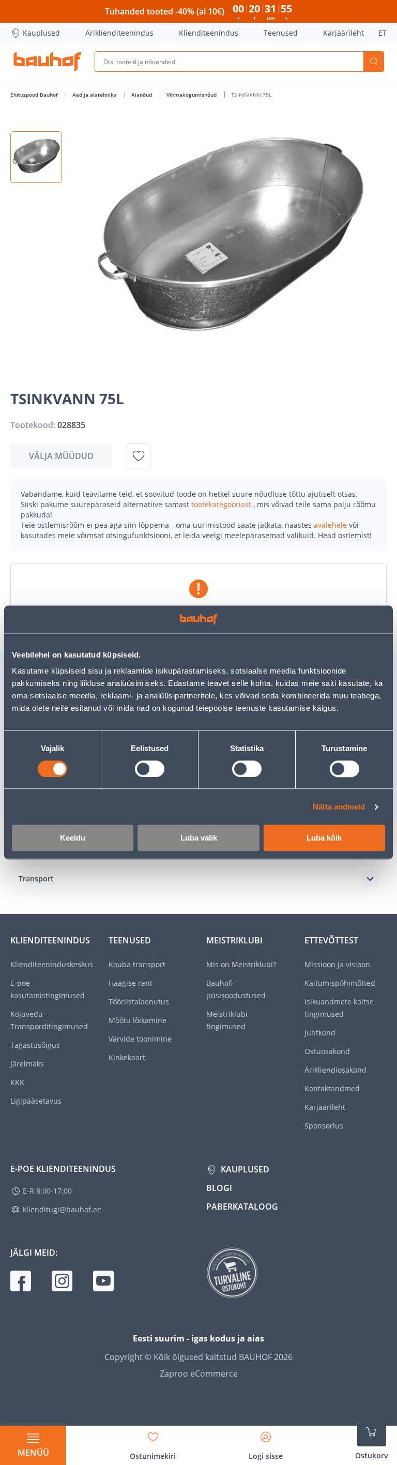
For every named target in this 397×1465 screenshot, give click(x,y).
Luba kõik (324, 838)
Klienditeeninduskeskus (51, 964)
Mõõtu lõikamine (137, 1020)
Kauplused (41, 33)
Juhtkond (319, 1032)
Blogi (219, 1188)
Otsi (373, 61)
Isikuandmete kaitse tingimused (339, 1008)
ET (382, 33)
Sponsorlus (323, 1126)
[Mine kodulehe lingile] (47, 61)
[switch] (149, 768)
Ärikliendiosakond (335, 1070)
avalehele (331, 525)
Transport (36, 878)
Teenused (281, 33)
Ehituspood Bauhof (34, 94)
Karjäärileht (343, 33)
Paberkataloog (242, 1206)
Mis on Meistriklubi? (241, 964)
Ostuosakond (327, 1051)
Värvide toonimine (140, 1039)
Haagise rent (130, 983)
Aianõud (142, 94)
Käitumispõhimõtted (339, 983)
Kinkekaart (127, 1057)
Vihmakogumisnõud (192, 94)
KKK (17, 1082)
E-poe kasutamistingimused (47, 989)
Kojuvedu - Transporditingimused (49, 1020)
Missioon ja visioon (337, 964)
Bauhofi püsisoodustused (236, 989)
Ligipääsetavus (36, 1101)
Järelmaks (27, 1064)
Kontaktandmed (332, 1088)
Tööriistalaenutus (139, 1001)
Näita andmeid (339, 806)
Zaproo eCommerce (199, 1373)
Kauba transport (137, 964)
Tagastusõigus (35, 1045)
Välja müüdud (61, 456)
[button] (36, 157)
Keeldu (72, 838)
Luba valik (198, 838)
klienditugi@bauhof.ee (62, 1209)
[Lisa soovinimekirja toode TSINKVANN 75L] (138, 456)
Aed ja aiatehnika (95, 94)
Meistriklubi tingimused (227, 1020)
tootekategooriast (222, 504)
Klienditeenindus (208, 33)
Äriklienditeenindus (119, 33)
